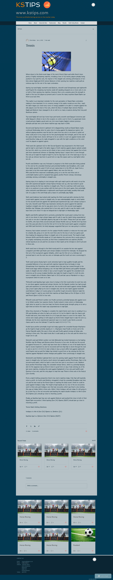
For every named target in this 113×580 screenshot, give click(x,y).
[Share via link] (39, 426)
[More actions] (86, 40)
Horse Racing (24, 460)
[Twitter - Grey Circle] (93, 4)
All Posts (20, 29)
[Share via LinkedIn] (35, 426)
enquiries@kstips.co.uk (27, 561)
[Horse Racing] (30, 450)
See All (93, 440)
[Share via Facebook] (26, 426)
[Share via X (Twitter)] (31, 426)
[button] (93, 29)
